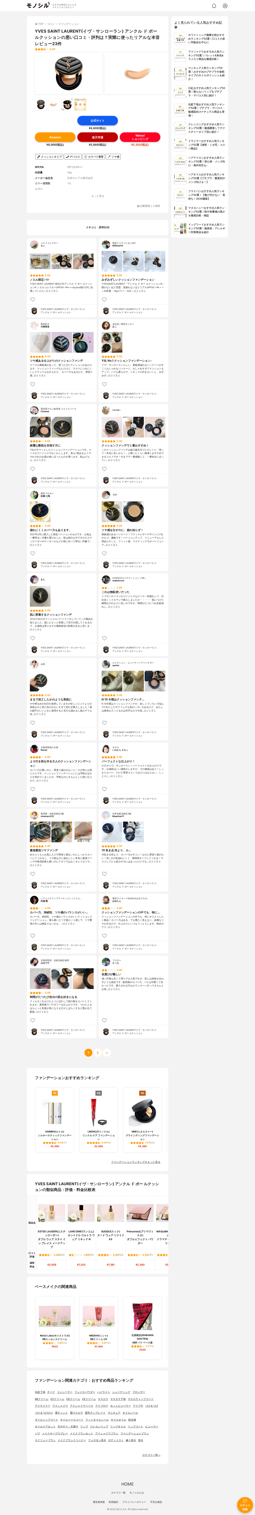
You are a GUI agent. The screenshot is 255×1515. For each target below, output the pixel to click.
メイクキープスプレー (55, 1433)
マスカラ (103, 1399)
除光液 (132, 1419)
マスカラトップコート (141, 1399)
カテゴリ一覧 (118, 1492)
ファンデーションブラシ (135, 1433)
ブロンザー (138, 1392)
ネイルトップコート (46, 1419)
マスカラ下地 (118, 1399)
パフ (37, 1433)
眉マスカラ (76, 1412)
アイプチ (138, 1405)
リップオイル (118, 1426)
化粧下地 (40, 1392)
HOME (127, 1484)
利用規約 (113, 1501)
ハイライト (103, 1392)
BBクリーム (41, 1399)
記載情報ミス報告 (150, 206)
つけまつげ (151, 1405)
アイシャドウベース (81, 1405)
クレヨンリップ (99, 1426)
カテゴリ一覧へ (151, 1455)
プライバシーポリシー (134, 1501)
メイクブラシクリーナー (72, 1440)
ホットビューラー (120, 1405)
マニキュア (114, 1412)
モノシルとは (136, 1492)
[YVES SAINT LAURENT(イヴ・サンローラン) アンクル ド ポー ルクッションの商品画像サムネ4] (80, 104)
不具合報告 (156, 1501)
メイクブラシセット (81, 1433)
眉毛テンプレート (95, 1412)
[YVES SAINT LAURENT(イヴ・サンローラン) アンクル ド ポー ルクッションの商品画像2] (138, 73)
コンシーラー (65, 1392)
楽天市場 (97, 137)
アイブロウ (101, 1405)
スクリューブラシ (45, 1440)
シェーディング (121, 1392)
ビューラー (151, 1426)
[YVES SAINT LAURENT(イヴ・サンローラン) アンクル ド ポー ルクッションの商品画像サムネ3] (67, 104)
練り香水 (131, 1440)
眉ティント (61, 1412)
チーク (51, 1392)
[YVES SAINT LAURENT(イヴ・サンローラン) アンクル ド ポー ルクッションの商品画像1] (69, 73)
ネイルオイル (118, 1419)
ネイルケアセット (45, 1426)
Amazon (55, 137)
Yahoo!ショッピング (140, 137)
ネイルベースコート (71, 1419)
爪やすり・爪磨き (68, 1426)
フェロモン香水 (97, 1440)
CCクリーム (57, 1399)
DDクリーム (73, 1399)
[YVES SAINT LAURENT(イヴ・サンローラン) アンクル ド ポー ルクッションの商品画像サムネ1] (41, 104)
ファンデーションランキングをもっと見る (135, 1162)
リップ (84, 1426)
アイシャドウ (60, 1405)
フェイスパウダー (85, 1392)
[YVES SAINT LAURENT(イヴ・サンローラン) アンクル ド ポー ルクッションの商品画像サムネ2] (54, 104)
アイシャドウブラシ (107, 1433)
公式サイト (98, 120)
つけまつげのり (44, 1412)
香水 (140, 1440)
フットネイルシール (97, 1419)
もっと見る (97, 195)
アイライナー (42, 1405)
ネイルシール (130, 1412)
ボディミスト (116, 1440)
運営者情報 (99, 1501)
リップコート (135, 1426)
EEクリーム (89, 1399)
